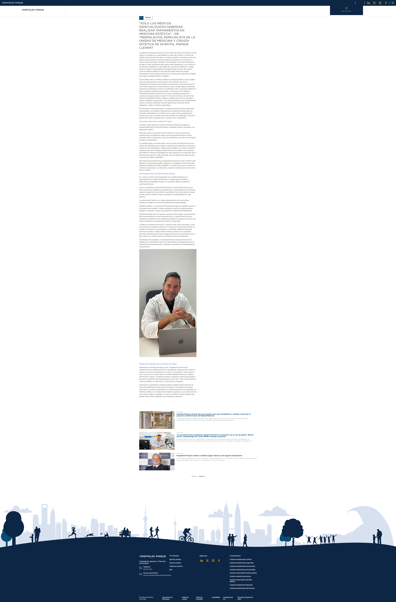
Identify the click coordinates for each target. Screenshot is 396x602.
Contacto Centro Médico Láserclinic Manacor (241, 580)
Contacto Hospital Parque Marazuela (241, 584)
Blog (170, 569)
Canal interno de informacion (167, 598)
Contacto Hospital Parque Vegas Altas (242, 562)
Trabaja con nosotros (176, 566)
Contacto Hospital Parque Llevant (240, 576)
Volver (148, 17)
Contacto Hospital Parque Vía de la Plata (242, 569)
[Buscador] (393, 3)
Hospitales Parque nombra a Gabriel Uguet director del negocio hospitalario (209, 456)
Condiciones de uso (228, 598)
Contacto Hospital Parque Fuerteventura (242, 566)
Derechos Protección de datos (245, 598)
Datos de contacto (175, 559)
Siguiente (202, 476)
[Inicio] (152, 556)
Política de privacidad (199, 598)
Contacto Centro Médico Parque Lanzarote (243, 573)
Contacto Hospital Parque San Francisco (242, 588)
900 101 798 (147, 569)
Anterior (194, 476)
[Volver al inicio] (33, 10)
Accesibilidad (216, 597)
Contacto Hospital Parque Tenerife (241, 559)
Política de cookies (185, 598)
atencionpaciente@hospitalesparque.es (154, 575)
